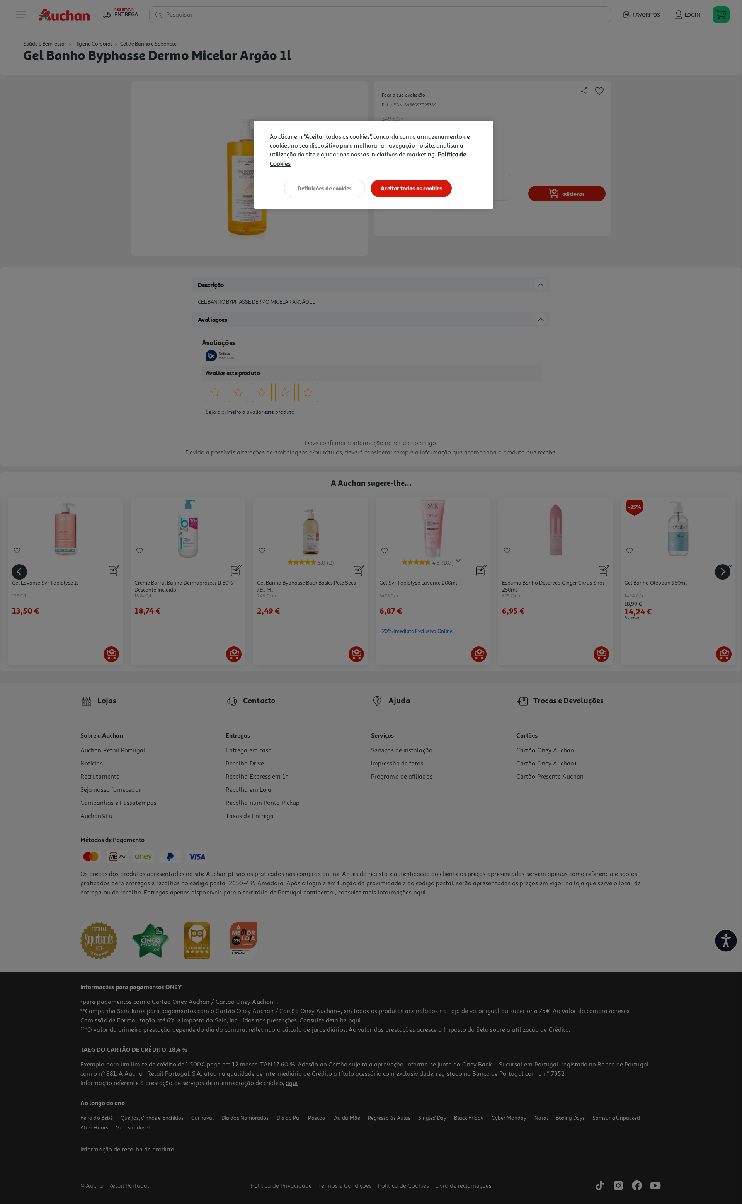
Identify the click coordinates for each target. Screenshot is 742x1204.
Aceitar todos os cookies (411, 188)
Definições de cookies (325, 188)
